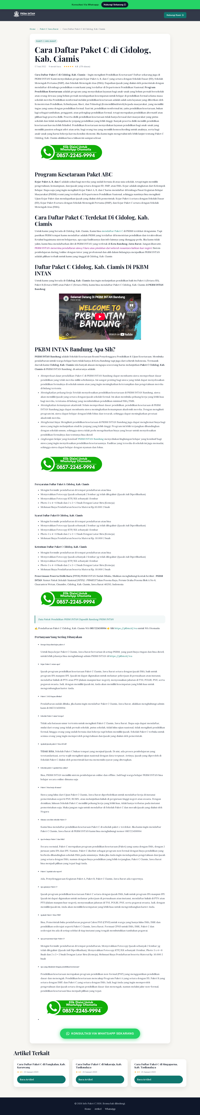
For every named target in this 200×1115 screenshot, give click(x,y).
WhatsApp (110, 1109)
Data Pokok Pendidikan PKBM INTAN (58, 619)
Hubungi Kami (174, 15)
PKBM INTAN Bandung (91, 438)
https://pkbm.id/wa (126, 628)
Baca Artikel (27, 1079)
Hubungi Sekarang (114, 4)
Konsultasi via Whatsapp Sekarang (102, 1033)
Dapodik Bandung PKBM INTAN (96, 619)
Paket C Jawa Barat (49, 29)
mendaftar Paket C (112, 231)
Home (33, 29)
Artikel (98, 1109)
